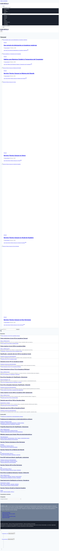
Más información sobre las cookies (8, 513)
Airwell (1, 490)
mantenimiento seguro (25, 438)
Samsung (13, 476)
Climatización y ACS (5, 533)
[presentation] (30, 39)
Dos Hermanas (3, 445)
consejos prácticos (3, 438)
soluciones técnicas (13, 461)
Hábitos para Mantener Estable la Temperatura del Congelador (23, 59)
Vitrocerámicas (6, 24)
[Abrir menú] (1, 31)
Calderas (5, 10)
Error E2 (1, 430)
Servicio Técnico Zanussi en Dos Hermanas (17, 320)
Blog (3, 27)
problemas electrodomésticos (11, 422)
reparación (9, 476)
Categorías (2, 498)
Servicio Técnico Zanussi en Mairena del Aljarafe (19, 73)
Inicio (4, 6)
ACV (1, 467)
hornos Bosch (6, 461)
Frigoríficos (5, 20)
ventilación (17, 484)
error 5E (1, 476)
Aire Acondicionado (7, 534)
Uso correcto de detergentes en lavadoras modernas (20, 45)
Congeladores (6, 23)
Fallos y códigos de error (5, 340)
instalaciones (2, 422)
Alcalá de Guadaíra (6, 491)
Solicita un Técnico (6, 25)
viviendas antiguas (20, 422)
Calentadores (6, 11)
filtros (16, 438)
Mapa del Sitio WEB (5, 517)
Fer (1, 452)
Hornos (5, 19)
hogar (1, 484)
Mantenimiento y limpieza (5, 402)
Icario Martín (7, 47)
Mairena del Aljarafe (5, 453)
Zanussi (5, 42)
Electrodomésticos (11, 438)
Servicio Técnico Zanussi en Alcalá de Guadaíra (19, 237)
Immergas (2, 444)
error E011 (2, 461)
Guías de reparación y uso (5, 379)
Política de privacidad (6, 512)
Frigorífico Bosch (7, 430)
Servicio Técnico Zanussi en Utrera (15, 155)
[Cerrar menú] (0, 530)
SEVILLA (12, 445)
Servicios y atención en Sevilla (6, 421)
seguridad (12, 484)
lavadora (5, 476)
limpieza (19, 438)
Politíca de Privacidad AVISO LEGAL (9, 516)
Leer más (15, 50)
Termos (5, 12)
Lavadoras (5, 18)
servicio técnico (18, 476)
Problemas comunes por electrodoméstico (8, 356)
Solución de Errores (14, 430)
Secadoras (5, 15)
